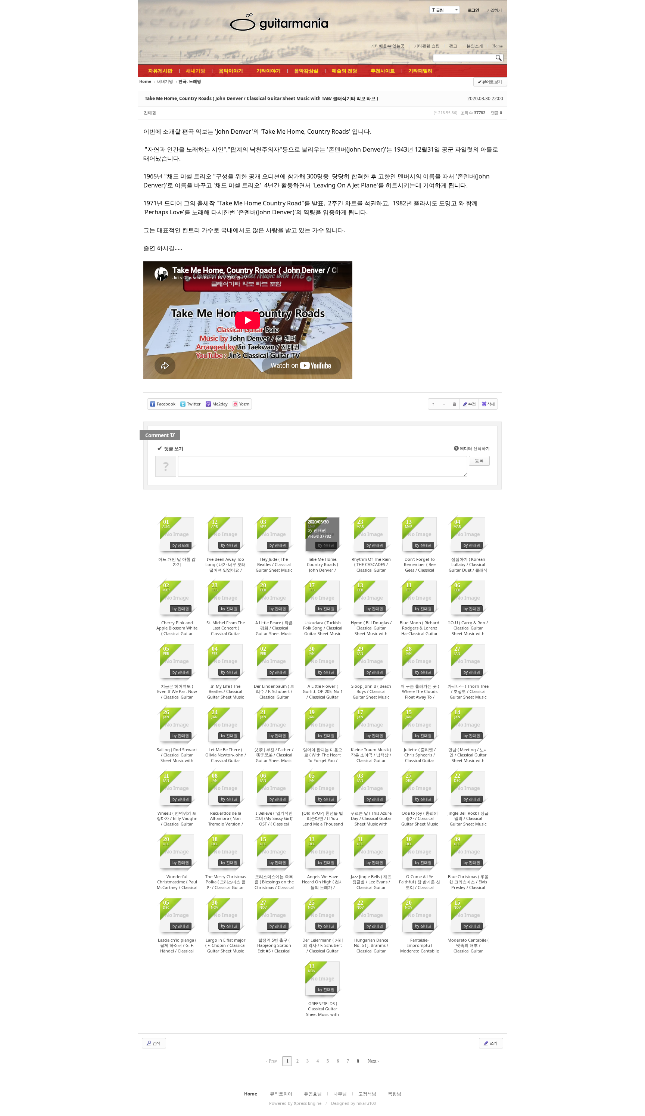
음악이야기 (231, 70)
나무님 (340, 1094)
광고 (453, 46)
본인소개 (475, 46)
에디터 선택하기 (472, 448)
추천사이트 (383, 70)
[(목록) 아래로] (444, 404)
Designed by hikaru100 (353, 1103)
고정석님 (367, 1094)
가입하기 (494, 10)
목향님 (394, 1094)
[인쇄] (454, 404)
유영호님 (313, 1094)
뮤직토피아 (281, 1094)
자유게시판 (160, 70)
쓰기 (493, 1043)
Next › (373, 1061)
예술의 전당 (344, 70)
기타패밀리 (420, 70)
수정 (472, 404)
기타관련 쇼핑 (427, 46)
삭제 (491, 404)
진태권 (150, 112)
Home (497, 46)
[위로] (433, 404)
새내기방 (195, 70)
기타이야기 (268, 70)
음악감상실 (306, 70)
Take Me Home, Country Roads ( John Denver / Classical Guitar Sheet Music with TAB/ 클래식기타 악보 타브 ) (261, 98)
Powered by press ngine (295, 1103)
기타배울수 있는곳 (388, 46)
